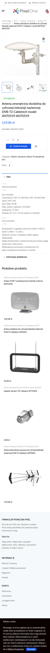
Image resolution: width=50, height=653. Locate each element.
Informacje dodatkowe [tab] (16, 257)
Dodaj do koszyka (20, 146)
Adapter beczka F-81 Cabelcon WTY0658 (20, 391)
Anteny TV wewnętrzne (26, 325)
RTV (15, 21)
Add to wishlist (36, 146)
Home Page (6, 21)
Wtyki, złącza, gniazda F (32, 388)
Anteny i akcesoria (28, 21)
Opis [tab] (8, 177)
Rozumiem (31, 649)
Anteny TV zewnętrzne (35, 157)
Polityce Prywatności (16, 649)
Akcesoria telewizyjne (12, 388)
